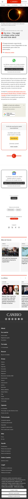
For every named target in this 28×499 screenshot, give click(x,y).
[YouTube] (19, 319)
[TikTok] (12, 319)
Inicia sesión (14, 146)
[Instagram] (9, 319)
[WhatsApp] (22, 319)
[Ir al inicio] (14, 1)
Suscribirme (14, 138)
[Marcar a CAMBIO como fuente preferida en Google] (14, 114)
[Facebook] (6, 319)
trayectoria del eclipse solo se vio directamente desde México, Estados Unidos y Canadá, (14, 93)
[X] (15, 319)
